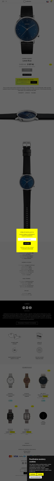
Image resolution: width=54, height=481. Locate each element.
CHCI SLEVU (27, 243)
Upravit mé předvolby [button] (35, 477)
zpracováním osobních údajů (27, 248)
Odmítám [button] (40, 474)
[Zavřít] (35, 230)
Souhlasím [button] (33, 474)
